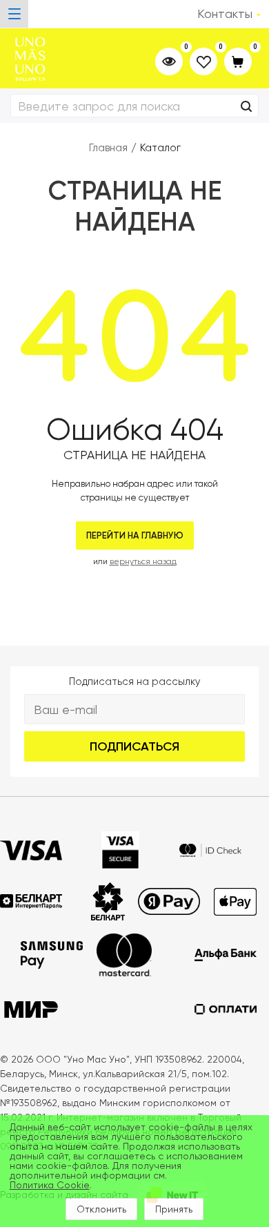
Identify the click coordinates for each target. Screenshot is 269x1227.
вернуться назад (143, 561)
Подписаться (134, 746)
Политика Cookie (50, 1185)
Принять (173, 1209)
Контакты (224, 13)
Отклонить (101, 1209)
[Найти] (246, 106)
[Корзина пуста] (238, 62)
